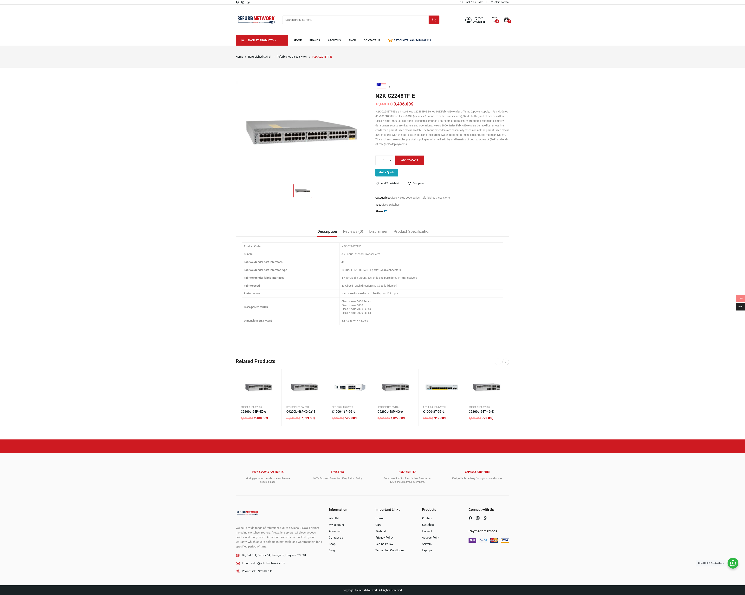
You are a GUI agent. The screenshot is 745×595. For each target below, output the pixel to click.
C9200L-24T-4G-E (481, 411)
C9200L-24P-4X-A (253, 411)
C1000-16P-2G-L (343, 411)
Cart (378, 525)
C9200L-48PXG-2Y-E (300, 411)
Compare (418, 183)
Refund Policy (384, 544)
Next (505, 362)
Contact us (336, 537)
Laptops (427, 550)
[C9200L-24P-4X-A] (259, 387)
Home (379, 518)
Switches (428, 525)
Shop (332, 544)
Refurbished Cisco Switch (436, 197)
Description (327, 231)
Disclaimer (378, 231)
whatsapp (248, 2)
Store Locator (502, 2)
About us (334, 531)
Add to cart (409, 160)
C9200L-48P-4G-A (390, 411)
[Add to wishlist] (273, 386)
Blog (332, 550)
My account (336, 525)
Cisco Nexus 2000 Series (405, 197)
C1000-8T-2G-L (433, 411)
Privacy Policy (384, 537)
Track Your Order (473, 2)
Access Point (430, 537)
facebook (237, 2)
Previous (498, 362)
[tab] (327, 231)
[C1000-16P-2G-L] (350, 387)
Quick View (273, 377)
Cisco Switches (390, 204)
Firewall (427, 531)
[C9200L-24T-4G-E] (487, 387)
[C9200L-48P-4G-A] (395, 387)
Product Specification (412, 231)
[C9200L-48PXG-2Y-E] (304, 387)
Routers (427, 518)
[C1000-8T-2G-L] (441, 387)
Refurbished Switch (252, 407)
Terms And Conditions (389, 550)
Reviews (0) (353, 231)
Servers (427, 544)
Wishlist (334, 518)
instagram (243, 2)
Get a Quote (386, 172)
